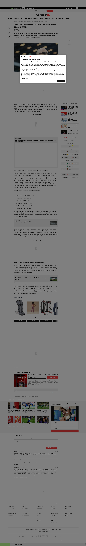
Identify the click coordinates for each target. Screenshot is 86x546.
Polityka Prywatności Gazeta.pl (55, 77)
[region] (43, 69)
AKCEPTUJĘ (61, 80)
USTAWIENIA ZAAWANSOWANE (28, 80)
